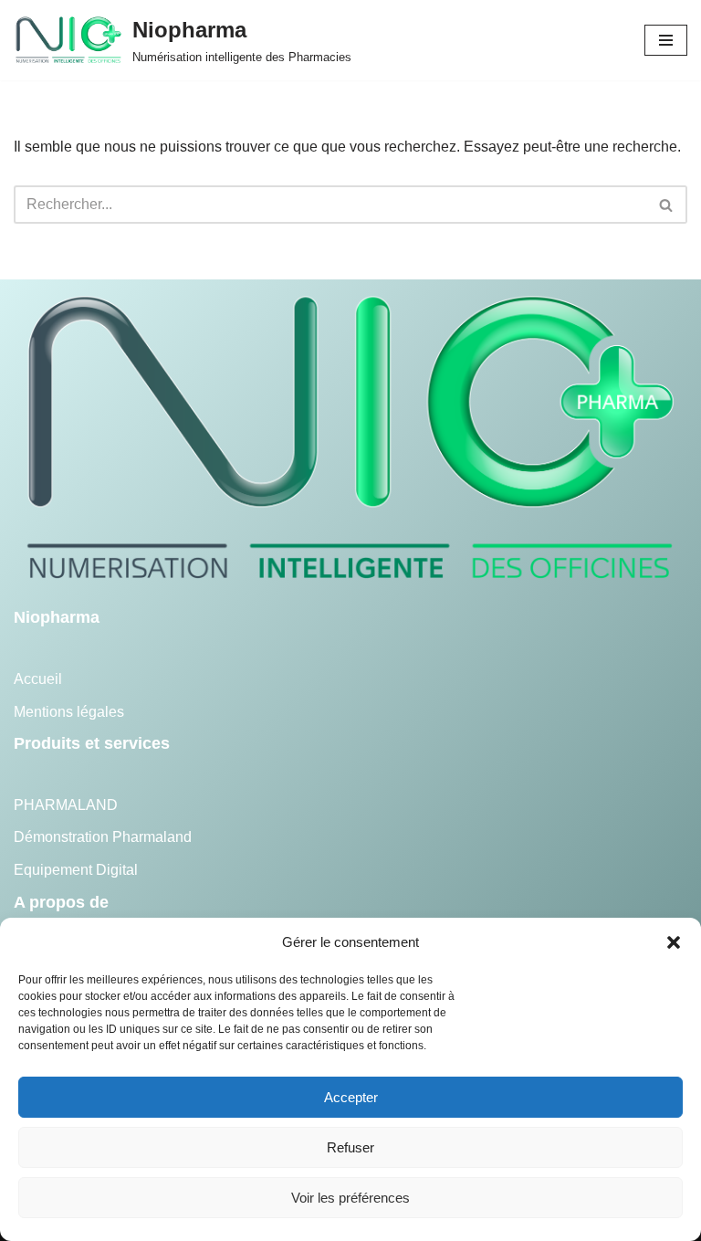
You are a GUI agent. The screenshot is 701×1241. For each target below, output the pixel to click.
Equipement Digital (76, 870)
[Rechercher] (666, 204)
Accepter (351, 1097)
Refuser (350, 1147)
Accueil (38, 679)
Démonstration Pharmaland (103, 837)
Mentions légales (69, 712)
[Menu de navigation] (665, 40)
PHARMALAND (66, 805)
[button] (673, 942)
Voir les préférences (350, 1197)
